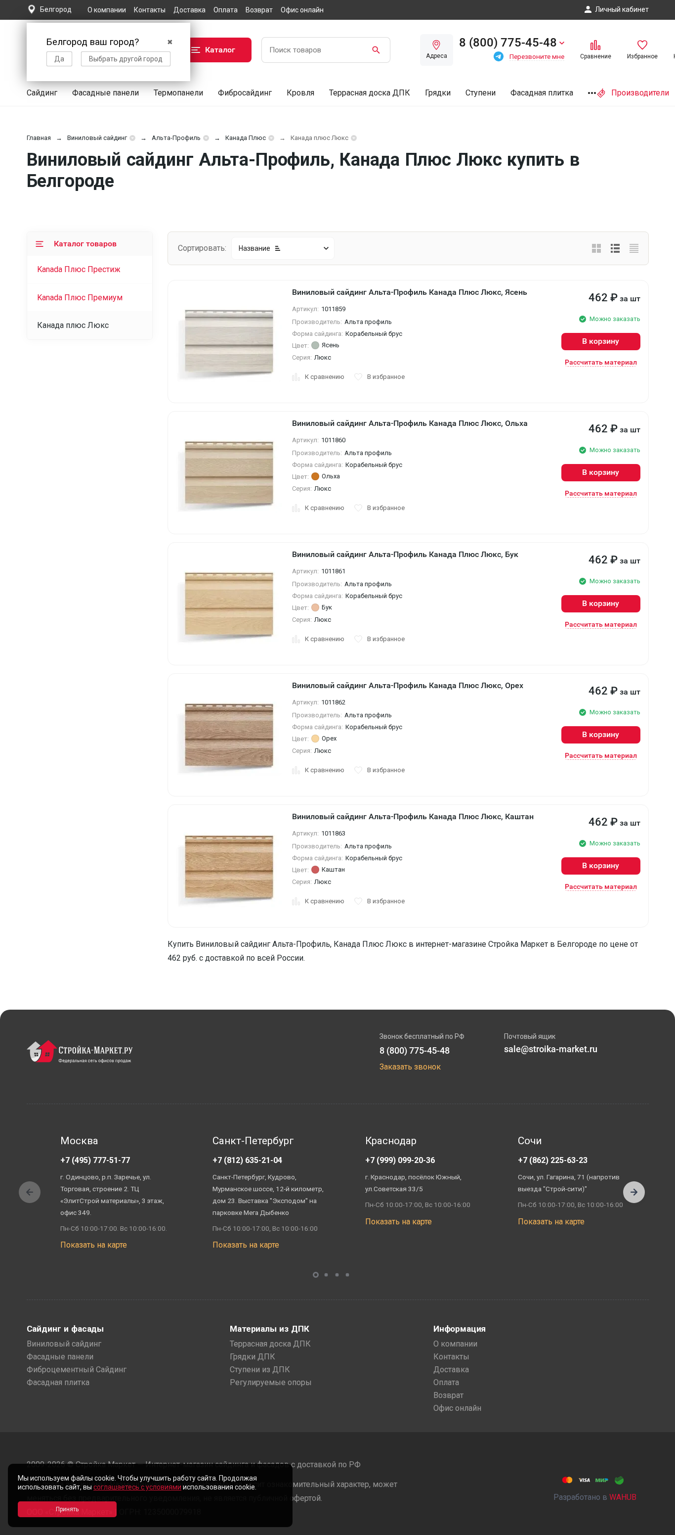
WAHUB (622, 1497)
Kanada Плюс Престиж (79, 269)
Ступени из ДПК (260, 1369)
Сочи (530, 1141)
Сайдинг (42, 92)
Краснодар (391, 1141)
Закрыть (655, 1526)
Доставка (189, 10)
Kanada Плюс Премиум (80, 297)
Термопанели (178, 92)
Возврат (259, 10)
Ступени (480, 92)
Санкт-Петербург (253, 1141)
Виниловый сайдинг (97, 137)
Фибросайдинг (245, 92)
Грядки (438, 92)
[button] (634, 1192)
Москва (79, 1141)
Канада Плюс (245, 137)
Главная (39, 137)
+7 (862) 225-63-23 (553, 1160)
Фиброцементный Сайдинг (77, 1369)
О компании (106, 10)
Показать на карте (93, 1245)
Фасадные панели (105, 92)
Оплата (225, 10)
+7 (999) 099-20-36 (400, 1160)
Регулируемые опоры (271, 1382)
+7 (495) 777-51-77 (95, 1160)
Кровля (300, 92)
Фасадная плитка (541, 92)
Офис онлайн (302, 10)
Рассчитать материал (601, 362)
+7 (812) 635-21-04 (247, 1160)
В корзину (600, 341)
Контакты (150, 10)
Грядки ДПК (252, 1356)
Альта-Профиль (176, 137)
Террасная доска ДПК (369, 92)
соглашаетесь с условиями (137, 1487)
